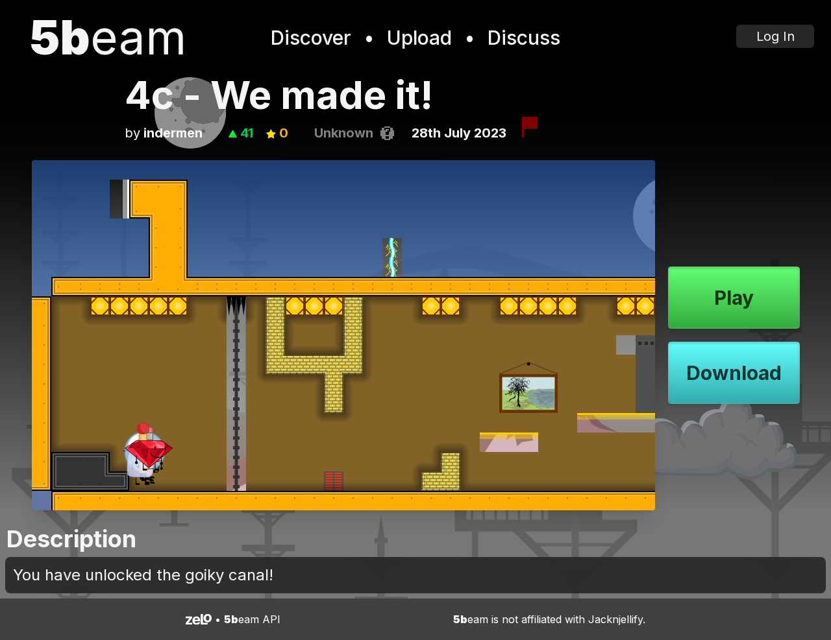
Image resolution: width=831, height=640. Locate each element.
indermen (173, 133)
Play (734, 297)
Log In (775, 36)
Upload (419, 37)
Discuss (524, 37)
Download (734, 373)
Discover (311, 37)
